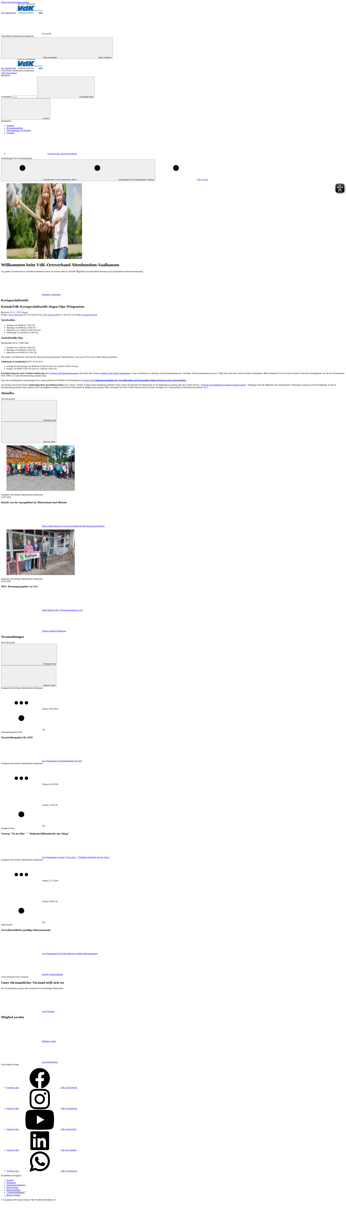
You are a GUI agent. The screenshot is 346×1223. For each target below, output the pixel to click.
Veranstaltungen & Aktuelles (18, 130)
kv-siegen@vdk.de (89, 315)
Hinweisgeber (12, 1187)
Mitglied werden (49, 1041)
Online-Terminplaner (115, 373)
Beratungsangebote (14, 128)
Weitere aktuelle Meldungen (54, 631)
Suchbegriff (6, 97)
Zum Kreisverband (62, 154)
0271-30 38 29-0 (16, 315)
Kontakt (9, 1180)
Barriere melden (13, 1190)
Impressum (11, 1182)
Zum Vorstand (48, 1011)
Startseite (10, 125)
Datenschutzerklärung (15, 1185)
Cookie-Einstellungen (16, 1193)
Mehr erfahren (73, 526)
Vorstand (10, 133)
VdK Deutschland (9, 73)
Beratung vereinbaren (51, 294)
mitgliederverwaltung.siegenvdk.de (223, 385)
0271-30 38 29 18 (50, 315)
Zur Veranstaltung (62, 761)
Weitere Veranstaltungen (52, 974)
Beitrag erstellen (13, 1195)
